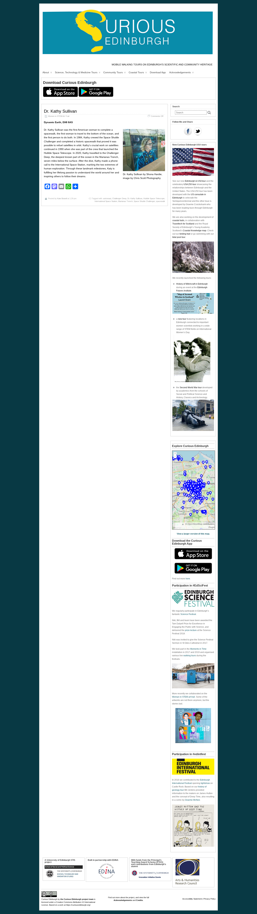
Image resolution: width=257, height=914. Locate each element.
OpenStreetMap (194, 524)
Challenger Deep (119, 198)
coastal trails (178, 220)
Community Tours (113, 72)
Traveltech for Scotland (183, 224)
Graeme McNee (192, 800)
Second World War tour (191, 387)
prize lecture (191, 630)
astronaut (107, 198)
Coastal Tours (136, 72)
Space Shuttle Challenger (144, 201)
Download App (158, 72)
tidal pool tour (178, 237)
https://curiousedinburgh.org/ (78, 905)
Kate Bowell (62, 198)
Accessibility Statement (192, 899)
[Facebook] (188, 131)
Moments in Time (198, 649)
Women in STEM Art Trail (58, 116)
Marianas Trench (125, 201)
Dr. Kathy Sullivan (60, 111)
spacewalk (160, 201)
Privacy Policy (210, 899)
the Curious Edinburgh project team (77, 899)
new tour (182, 319)
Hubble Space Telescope (154, 198)
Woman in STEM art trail (183, 697)
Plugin (212, 527)
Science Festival (188, 614)
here (188, 578)
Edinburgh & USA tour (195, 181)
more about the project (124, 897)
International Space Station (106, 201)
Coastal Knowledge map (194, 230)
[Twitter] (198, 131)
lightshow (205, 783)
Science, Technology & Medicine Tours (76, 72)
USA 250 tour (190, 184)
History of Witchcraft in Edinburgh (192, 284)
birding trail (185, 234)
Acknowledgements (180, 72)
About (45, 72)
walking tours (189, 655)
